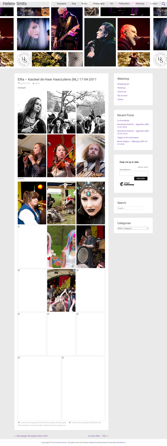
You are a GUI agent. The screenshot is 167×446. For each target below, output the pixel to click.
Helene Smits (15, 3)
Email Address (125, 170)
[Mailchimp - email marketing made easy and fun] (127, 186)
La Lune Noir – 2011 (98, 436)
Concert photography (29, 423)
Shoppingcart (123, 84)
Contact (153, 3)
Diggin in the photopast (127, 137)
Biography (61, 3)
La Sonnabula (123, 120)
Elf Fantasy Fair (95, 423)
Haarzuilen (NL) (36, 425)
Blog (74, 3)
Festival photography (46, 423)
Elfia (19, 425)
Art (111, 3)
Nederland (48, 425)
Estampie (26, 425)
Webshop (140, 3)
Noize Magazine (58, 425)
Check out (121, 92)
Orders (120, 99)
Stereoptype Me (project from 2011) (31, 436)
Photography (99, 3)
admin (37, 83)
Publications (124, 3)
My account (122, 95)
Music (84, 3)
